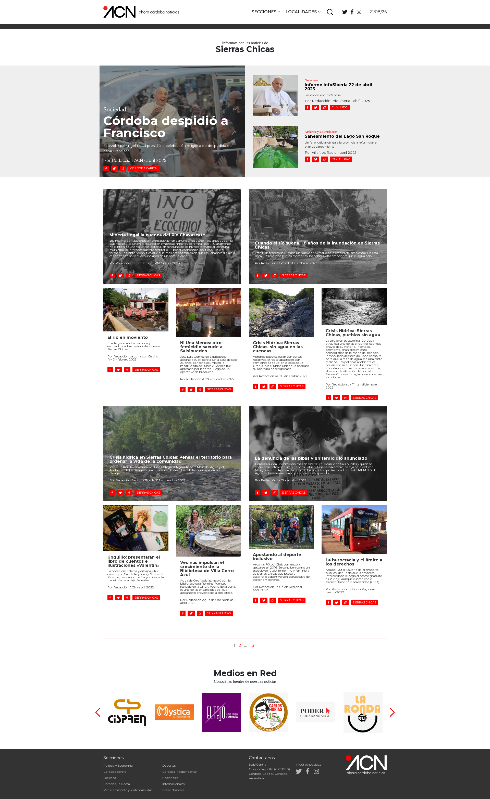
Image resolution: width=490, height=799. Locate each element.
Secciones (264, 11)
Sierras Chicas (148, 275)
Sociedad (109, 778)
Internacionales (173, 784)
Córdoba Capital (144, 168)
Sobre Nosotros (173, 790)
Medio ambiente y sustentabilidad (128, 790)
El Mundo (340, 107)
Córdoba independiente (179, 772)
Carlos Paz (341, 159)
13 (252, 645)
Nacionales (170, 778)
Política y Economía (118, 765)
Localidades (301, 11)
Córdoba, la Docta (116, 784)
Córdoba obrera (115, 772)
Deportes (169, 765)
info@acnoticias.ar (309, 764)
